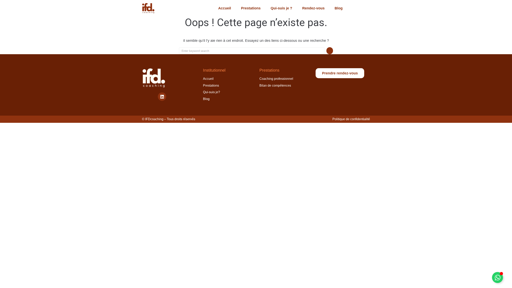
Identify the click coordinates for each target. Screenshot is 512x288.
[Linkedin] (162, 96)
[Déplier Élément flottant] (497, 277)
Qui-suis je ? (281, 8)
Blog (339, 8)
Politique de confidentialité (351, 119)
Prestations (251, 8)
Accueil (224, 8)
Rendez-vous (313, 8)
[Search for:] (251, 50)
